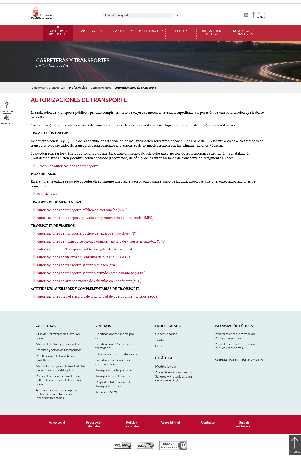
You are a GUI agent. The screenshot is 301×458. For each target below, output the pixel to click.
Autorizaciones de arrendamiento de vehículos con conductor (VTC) (89, 281)
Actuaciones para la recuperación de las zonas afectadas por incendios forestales (59, 394)
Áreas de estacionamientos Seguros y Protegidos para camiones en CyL (174, 376)
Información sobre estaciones (116, 354)
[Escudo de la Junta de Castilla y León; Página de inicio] (41, 19)
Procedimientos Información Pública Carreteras (235, 336)
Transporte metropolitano (113, 370)
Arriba (295, 452)
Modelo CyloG (165, 366)
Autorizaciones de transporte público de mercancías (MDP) (82, 210)
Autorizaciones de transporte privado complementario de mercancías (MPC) (95, 218)
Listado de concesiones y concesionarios (112, 362)
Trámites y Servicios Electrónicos (58, 350)
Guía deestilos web (244, 424)
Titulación (162, 340)
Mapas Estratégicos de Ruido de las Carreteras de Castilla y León (60, 368)
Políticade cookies (131, 424)
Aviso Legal (57, 422)
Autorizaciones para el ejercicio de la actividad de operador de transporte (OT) (97, 296)
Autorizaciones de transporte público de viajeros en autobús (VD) (86, 233)
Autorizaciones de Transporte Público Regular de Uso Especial (84, 249)
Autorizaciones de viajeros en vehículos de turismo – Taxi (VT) (84, 257)
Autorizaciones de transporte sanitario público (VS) (76, 265)
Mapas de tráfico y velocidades (57, 344)
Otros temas (261, 14)
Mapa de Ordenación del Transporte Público (112, 384)
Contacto (208, 422)
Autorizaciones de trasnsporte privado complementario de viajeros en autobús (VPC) (101, 241)
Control (160, 346)
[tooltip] (246, 14)
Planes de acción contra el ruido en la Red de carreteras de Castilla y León (60, 380)
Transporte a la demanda (112, 376)
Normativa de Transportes (243, 33)
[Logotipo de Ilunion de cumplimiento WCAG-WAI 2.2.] (173, 449)
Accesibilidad (170, 422)
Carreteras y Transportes (57, 33)
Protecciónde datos (94, 424)
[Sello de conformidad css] (123, 447)
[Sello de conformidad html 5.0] (145, 447)
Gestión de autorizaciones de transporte (67, 166)
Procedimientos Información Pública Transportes (235, 346)
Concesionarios (101, 87)
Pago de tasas (47, 194)
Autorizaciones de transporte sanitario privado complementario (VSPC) (91, 273)
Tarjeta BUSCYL (106, 392)
